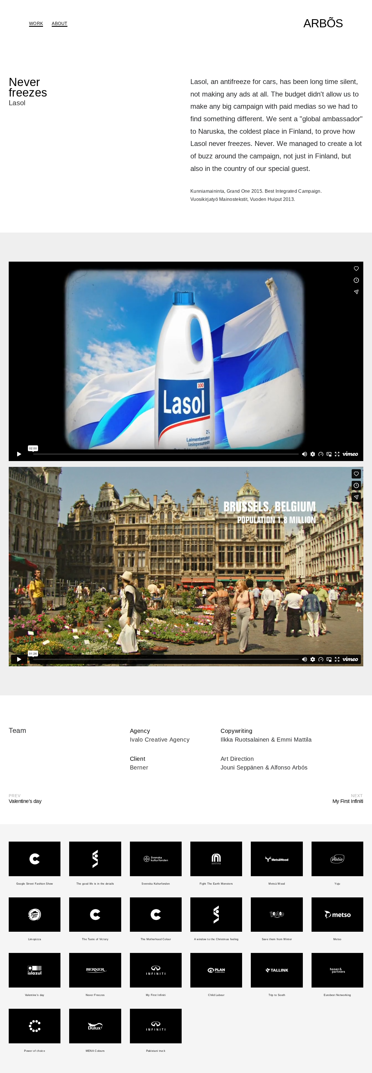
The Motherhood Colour (156, 939)
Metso (337, 939)
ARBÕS (323, 23)
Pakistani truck (156, 1050)
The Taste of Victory (95, 939)
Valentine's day (34, 995)
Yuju (337, 883)
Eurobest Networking (337, 995)
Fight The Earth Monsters (216, 883)
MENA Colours (95, 1050)
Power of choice (34, 1050)
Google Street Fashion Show (34, 883)
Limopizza (34, 939)
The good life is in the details (95, 883)
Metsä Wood (277, 883)
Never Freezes (95, 995)
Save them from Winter (277, 939)
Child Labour (216, 995)
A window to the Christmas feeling (216, 939)
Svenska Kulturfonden (156, 883)
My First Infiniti (156, 995)
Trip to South (277, 995)
